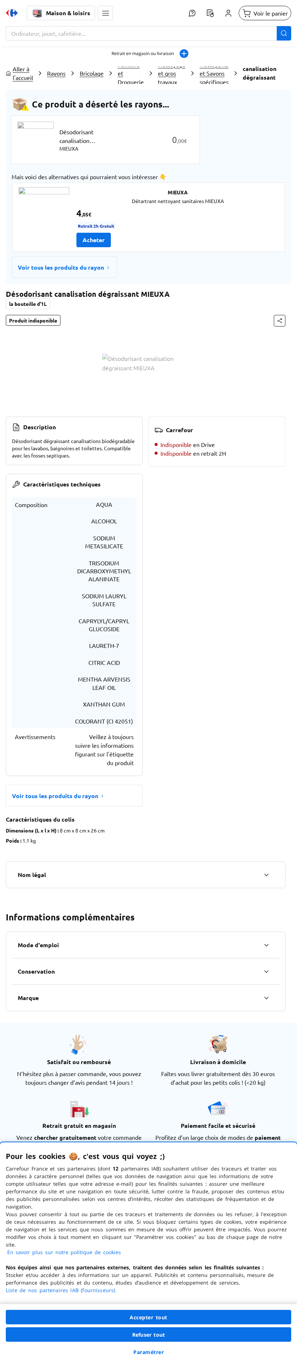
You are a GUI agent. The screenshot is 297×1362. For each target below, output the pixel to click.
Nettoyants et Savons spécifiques (214, 73)
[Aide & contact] (192, 13)
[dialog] (148, 1252)
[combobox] (148, 33)
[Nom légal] (266, 875)
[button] (105, 13)
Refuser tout (148, 1334)
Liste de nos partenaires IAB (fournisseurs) (60, 1290)
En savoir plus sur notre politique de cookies (64, 1252)
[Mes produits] (210, 13)
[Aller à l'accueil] (12, 13)
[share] (279, 320)
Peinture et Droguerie (131, 73)
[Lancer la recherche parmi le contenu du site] (284, 33)
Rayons (56, 73)
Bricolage (92, 73)
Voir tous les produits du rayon (61, 267)
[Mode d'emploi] (266, 945)
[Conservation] (266, 971)
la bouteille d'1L (28, 303)
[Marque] (266, 998)
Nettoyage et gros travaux (171, 73)
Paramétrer (148, 1352)
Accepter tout (148, 1317)
